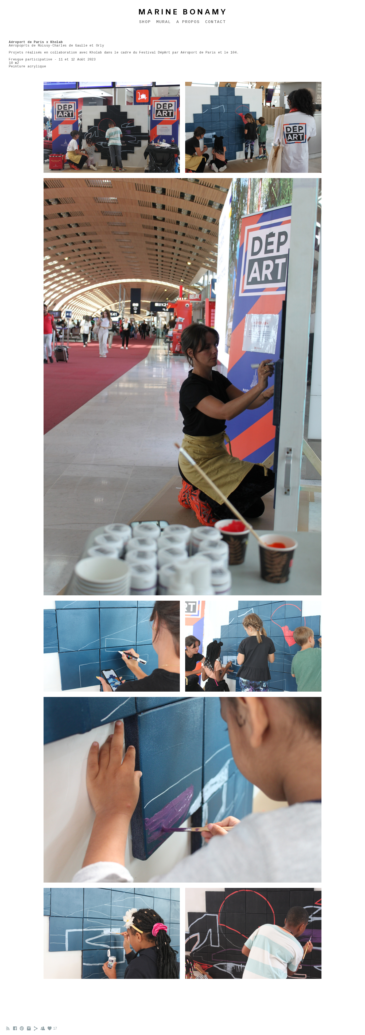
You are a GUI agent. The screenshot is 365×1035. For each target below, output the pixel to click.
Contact (215, 22)
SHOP (145, 22)
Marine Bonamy (182, 12)
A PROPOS (188, 22)
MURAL (163, 22)
